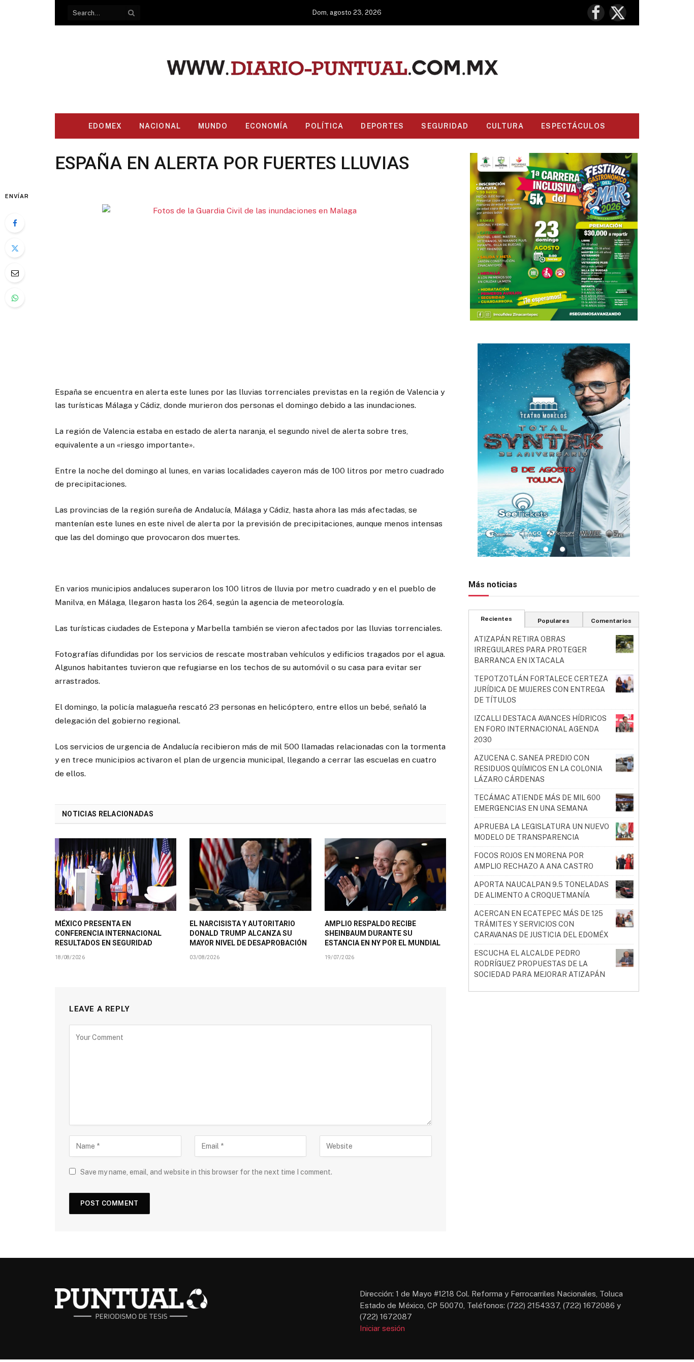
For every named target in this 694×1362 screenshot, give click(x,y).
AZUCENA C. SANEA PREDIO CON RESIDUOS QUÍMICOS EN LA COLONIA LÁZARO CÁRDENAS (538, 768)
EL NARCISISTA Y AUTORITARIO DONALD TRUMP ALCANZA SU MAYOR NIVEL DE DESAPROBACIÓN (248, 933)
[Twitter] (14, 248)
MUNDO (213, 126)
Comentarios (611, 620)
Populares (554, 620)
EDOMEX (105, 126)
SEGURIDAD (444, 126)
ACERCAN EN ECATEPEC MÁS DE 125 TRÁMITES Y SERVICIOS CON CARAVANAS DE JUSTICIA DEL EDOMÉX (541, 924)
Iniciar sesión (382, 1328)
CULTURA (505, 126)
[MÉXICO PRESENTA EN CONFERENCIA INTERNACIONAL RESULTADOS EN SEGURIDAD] (115, 874)
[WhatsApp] (14, 297)
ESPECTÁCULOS (573, 126)
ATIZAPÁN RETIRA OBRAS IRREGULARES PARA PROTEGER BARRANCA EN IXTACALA (530, 649)
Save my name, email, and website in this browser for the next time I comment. (206, 1172)
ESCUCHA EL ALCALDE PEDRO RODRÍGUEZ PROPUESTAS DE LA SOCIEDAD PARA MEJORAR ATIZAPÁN (539, 963)
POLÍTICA (324, 126)
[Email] (14, 272)
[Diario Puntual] (347, 69)
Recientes (496, 618)
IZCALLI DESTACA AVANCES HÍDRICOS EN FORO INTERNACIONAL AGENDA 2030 (540, 729)
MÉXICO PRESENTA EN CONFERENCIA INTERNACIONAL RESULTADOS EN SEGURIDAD (108, 933)
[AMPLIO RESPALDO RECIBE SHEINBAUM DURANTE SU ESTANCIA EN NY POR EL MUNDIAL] (385, 874)
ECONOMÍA (267, 126)
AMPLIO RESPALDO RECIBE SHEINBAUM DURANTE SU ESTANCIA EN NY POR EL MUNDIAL (382, 933)
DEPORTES (382, 126)
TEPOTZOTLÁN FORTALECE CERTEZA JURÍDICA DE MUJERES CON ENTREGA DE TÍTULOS (541, 689)
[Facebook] (14, 223)
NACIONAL (160, 126)
